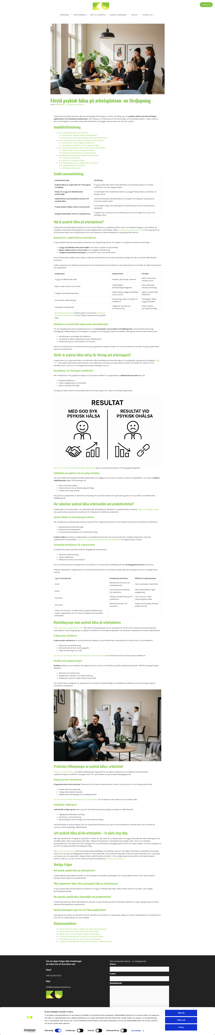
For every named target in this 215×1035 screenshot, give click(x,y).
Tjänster (134, 15)
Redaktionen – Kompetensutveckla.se (69, 104)
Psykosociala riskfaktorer (71, 158)
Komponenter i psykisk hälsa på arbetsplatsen (79, 135)
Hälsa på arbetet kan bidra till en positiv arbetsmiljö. (79, 931)
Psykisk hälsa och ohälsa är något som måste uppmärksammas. (83, 929)
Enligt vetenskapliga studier (148, 509)
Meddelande (116, 983)
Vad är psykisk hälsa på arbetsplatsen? (74, 132)
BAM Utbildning (80, 15)
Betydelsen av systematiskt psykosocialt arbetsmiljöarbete (84, 138)
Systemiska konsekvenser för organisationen (78, 153)
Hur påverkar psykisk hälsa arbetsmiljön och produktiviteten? (82, 148)
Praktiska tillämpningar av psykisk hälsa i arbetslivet (78, 163)
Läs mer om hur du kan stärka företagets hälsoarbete (74, 468)
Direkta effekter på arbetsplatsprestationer (78, 150)
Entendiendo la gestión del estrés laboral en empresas (80, 939)
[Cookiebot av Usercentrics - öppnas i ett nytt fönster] (30, 1030)
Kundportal (206, 4)
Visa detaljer (136, 1031)
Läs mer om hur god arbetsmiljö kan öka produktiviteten (98, 539)
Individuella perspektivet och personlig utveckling (80, 145)
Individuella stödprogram (71, 168)
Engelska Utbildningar (118, 15)
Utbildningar (64, 15)
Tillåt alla (181, 1013)
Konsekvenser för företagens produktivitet (78, 143)
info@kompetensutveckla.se (58, 987)
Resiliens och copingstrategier (73, 160)
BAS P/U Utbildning (97, 15)
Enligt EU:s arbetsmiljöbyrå (64, 772)
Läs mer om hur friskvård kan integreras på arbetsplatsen (76, 799)
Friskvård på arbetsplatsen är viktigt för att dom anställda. (81, 936)
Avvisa (181, 1027)
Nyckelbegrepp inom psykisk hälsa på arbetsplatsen (79, 155)
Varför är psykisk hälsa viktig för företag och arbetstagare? (81, 140)
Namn (113, 964)
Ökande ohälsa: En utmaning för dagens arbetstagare (79, 934)
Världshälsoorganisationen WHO (130, 230)
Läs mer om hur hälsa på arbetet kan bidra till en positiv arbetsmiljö (80, 655)
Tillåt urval (181, 1020)
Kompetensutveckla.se (64, 313)
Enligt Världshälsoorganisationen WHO (68, 628)
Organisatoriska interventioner (73, 165)
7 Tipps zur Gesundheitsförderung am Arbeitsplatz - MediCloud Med (85, 941)
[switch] (80, 1030)
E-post (113, 973)
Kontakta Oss (147, 15)
